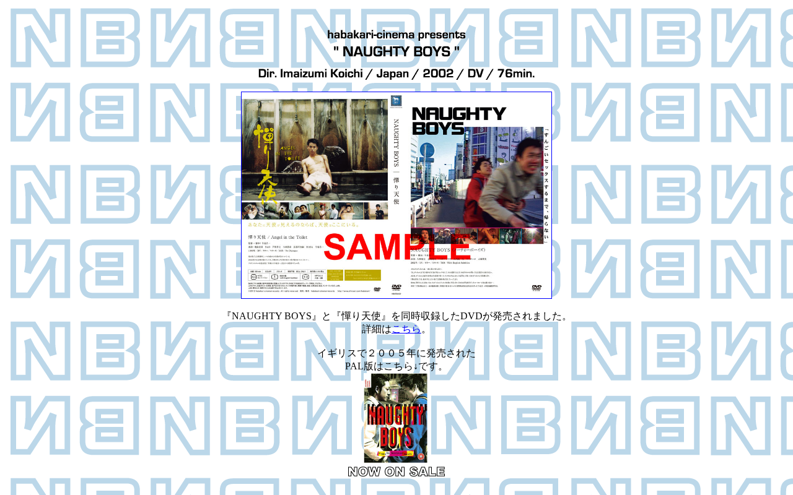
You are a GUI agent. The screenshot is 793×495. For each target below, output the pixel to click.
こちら (406, 329)
